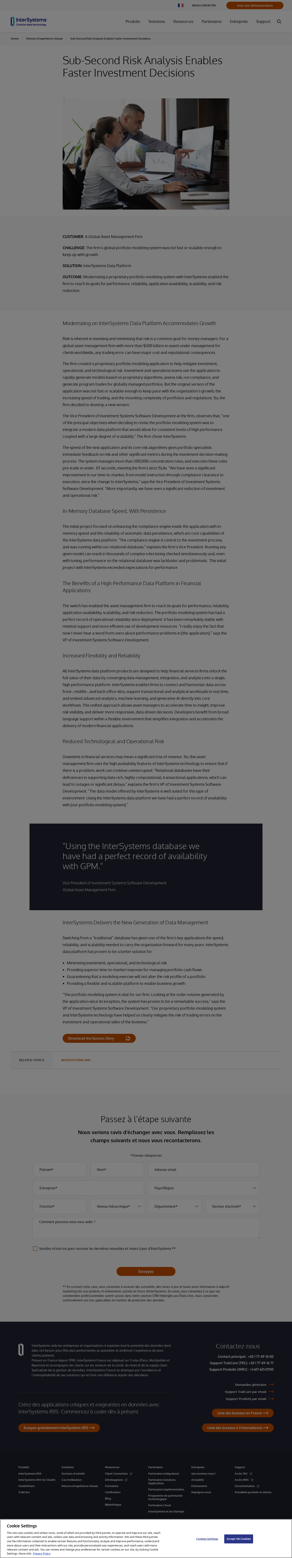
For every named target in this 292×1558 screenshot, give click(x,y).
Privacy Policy (41, 1553)
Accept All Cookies (239, 1538)
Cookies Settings (207, 1538)
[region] (146, 1538)
